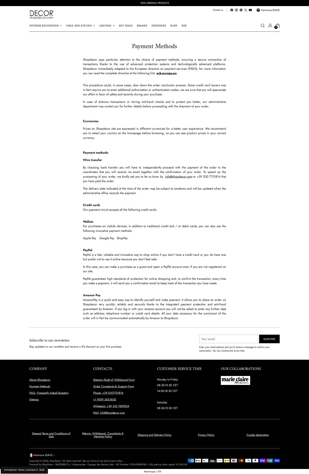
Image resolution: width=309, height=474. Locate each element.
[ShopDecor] (41, 14)
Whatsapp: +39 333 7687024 (111, 406)
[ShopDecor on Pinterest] (241, 10)
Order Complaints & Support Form (113, 386)
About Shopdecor (39, 380)
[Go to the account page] (270, 25)
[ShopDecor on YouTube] (250, 10)
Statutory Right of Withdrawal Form (114, 380)
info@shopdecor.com (178, 176)
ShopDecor (55, 461)
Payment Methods (39, 386)
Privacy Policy (206, 435)
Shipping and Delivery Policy (155, 435)
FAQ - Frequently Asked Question (48, 393)
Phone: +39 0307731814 (108, 393)
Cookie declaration (258, 435)
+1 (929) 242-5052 (104, 399)
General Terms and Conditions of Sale (51, 435)
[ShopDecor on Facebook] (231, 10)
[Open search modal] (262, 25)
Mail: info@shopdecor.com (109, 413)
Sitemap (34, 399)
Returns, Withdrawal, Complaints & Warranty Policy (103, 435)
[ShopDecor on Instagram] (236, 10)
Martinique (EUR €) (43, 455)
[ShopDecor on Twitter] (245, 10)
